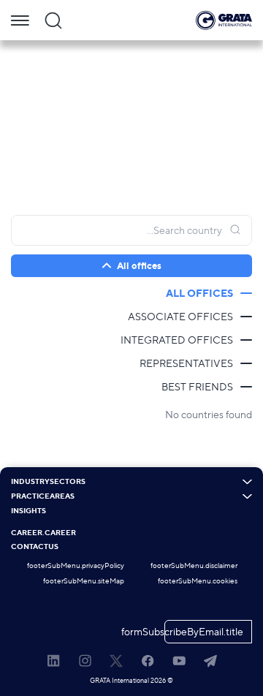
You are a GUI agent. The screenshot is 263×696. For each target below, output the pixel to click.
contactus (34, 547)
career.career (43, 533)
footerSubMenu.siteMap (83, 581)
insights (28, 511)
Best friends (197, 386)
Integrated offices (177, 339)
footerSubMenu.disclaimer (193, 565)
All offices (199, 293)
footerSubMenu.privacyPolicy (75, 565)
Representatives (186, 363)
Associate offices (180, 316)
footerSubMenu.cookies (197, 581)
